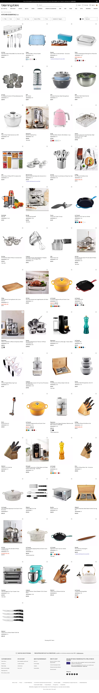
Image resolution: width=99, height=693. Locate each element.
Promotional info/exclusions (76, 666)
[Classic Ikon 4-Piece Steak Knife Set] (12, 615)
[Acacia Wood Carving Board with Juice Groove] (12, 282)
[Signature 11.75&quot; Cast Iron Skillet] (86, 199)
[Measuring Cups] (61, 240)
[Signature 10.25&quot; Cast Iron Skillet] (61, 531)
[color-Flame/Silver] (57, 306)
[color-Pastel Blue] (26, 59)
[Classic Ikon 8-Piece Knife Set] (61, 574)
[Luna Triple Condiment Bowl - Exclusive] (61, 36)
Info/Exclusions (80, 653)
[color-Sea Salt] (81, 305)
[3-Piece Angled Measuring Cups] (12, 366)
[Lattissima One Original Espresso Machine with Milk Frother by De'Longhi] (61, 406)
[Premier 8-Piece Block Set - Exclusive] (86, 450)
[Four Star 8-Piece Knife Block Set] (86, 406)
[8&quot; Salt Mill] (61, 450)
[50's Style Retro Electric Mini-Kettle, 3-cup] (61, 118)
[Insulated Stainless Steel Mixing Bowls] (61, 79)
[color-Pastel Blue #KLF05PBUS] (57, 140)
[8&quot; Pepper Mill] (86, 324)
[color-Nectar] (51, 306)
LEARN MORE (73, 1)
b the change (36, 663)
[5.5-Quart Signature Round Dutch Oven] (61, 282)
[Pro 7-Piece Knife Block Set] (86, 159)
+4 (60, 554)
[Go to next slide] (95, 1)
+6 (35, 430)
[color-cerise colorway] (34, 430)
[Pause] (97, 1)
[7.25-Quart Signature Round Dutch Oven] (37, 406)
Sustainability (36, 668)
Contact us (3, 663)
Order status (20, 666)
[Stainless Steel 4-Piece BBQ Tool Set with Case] (12, 36)
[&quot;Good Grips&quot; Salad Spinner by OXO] (12, 118)
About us (35, 661)
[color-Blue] (79, 60)
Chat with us (3, 661)
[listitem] (49, 1)
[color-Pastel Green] (28, 59)
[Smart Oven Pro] (61, 491)
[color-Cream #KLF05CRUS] (58, 140)
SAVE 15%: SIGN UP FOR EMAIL (24, 653)
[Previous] (3, 36)
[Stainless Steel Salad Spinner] (86, 79)
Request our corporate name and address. (61, 687)
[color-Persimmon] (77, 597)
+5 (84, 60)
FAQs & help (3, 666)
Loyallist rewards (21, 663)
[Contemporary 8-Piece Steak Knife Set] (61, 366)
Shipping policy (4, 670)
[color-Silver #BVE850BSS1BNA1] (2, 347)
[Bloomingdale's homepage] (2, 12)
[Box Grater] (37, 79)
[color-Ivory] (81, 60)
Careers (35, 666)
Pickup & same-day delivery (55, 667)
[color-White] (75, 60)
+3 (84, 222)
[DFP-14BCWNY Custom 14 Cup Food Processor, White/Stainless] (37, 366)
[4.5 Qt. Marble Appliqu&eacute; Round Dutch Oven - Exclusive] (37, 531)
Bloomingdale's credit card (23, 661)
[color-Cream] (32, 59)
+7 (60, 306)
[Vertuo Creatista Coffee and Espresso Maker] (12, 324)
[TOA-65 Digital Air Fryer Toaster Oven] (12, 574)
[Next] (22, 36)
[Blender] (12, 199)
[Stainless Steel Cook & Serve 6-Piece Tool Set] (61, 159)
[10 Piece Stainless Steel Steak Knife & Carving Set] (86, 491)
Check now (85, 666)
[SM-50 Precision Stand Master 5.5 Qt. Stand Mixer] (37, 574)
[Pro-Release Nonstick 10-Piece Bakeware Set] (12, 79)
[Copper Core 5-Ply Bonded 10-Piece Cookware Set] (12, 531)
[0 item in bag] (97, 5)
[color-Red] (83, 60)
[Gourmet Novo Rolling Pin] (86, 531)
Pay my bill (20, 668)
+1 (84, 305)
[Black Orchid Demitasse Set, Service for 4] (37, 159)
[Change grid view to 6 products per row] (83, 19)
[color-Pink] (30, 59)
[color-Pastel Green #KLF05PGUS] (55, 140)
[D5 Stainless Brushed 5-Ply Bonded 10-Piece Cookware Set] (86, 240)
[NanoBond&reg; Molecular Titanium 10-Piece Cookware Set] (37, 324)
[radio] (27, 59)
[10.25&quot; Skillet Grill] (86, 282)
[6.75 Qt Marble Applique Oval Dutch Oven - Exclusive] (12, 491)
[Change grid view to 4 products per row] (80, 19)
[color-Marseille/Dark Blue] (75, 222)
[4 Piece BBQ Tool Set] (37, 491)
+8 (35, 59)
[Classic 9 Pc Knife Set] (12, 450)
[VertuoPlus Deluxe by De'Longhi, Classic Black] (61, 324)
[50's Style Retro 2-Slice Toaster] (37, 36)
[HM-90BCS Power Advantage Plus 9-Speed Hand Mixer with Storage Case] (37, 240)
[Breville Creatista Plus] (37, 118)
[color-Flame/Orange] (81, 222)
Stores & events (53, 669)
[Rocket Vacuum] (12, 406)
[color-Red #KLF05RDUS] (53, 140)
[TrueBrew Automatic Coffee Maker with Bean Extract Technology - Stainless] (37, 450)
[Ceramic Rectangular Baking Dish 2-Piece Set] (86, 36)
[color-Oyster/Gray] (58, 306)
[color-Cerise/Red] (79, 222)
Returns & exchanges (5, 668)
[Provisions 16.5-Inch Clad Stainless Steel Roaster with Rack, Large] (86, 118)
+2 (60, 140)
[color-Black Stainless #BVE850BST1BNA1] (4, 347)
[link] (12, 55)
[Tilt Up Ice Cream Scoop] (61, 199)
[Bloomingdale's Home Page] (10, 5)
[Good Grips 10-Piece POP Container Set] (12, 159)
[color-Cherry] (77, 60)
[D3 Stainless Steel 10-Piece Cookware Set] (12, 240)
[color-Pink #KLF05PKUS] (51, 140)
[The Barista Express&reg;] (37, 199)
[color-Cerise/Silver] (55, 306)
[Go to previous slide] (2, 1)
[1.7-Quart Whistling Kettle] (86, 574)
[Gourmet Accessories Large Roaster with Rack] (37, 282)
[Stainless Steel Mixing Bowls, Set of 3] (86, 366)
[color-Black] (34, 59)
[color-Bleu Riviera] (77, 222)
